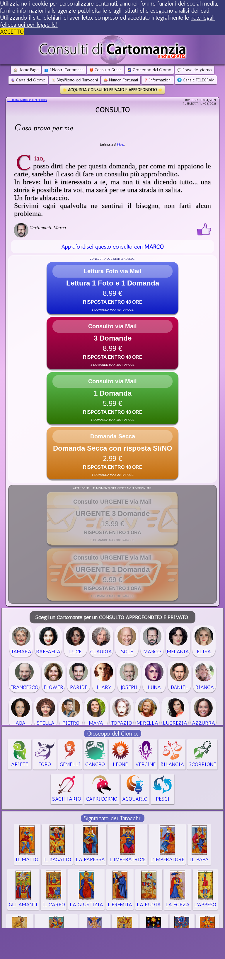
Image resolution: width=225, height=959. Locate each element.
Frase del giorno (194, 69)
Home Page (25, 69)
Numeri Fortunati (121, 80)
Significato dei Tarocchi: (113, 818)
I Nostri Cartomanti (63, 69)
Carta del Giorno (28, 80)
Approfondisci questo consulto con (112, 246)
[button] (112, 288)
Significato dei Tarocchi (74, 80)
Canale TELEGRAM (198, 80)
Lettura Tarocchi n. (27, 100)
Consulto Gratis (105, 69)
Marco (120, 144)
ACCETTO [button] (12, 31)
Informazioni (157, 80)
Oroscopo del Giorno (149, 69)
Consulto (112, 109)
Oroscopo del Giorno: (112, 733)
